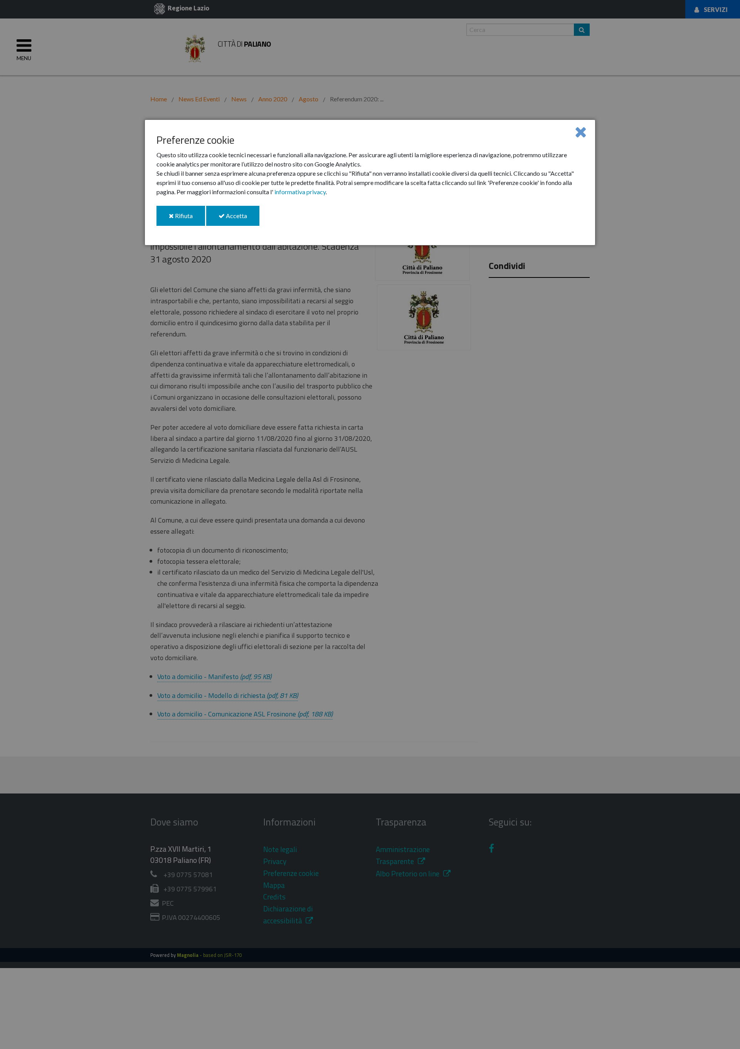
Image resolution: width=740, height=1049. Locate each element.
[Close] (581, 132)
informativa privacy (300, 191)
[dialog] (370, 182)
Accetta (242, 219)
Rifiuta (189, 219)
